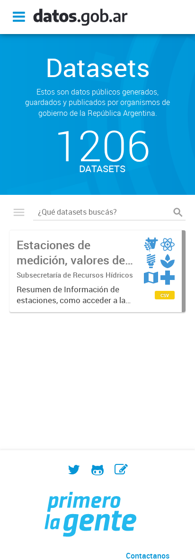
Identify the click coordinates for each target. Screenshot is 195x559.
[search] (178, 212)
